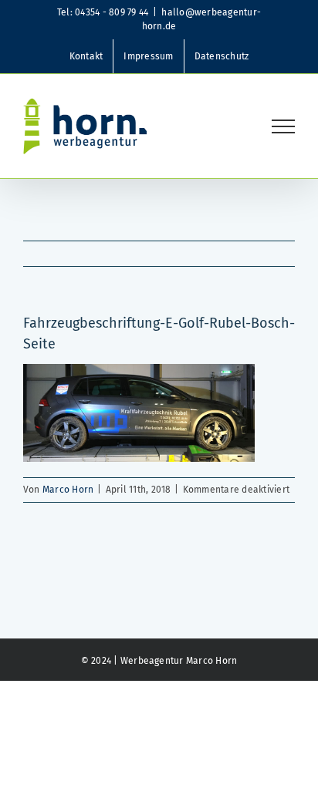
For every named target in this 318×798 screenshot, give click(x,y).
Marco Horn (67, 489)
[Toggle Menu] (283, 126)
